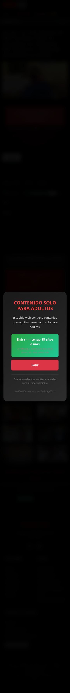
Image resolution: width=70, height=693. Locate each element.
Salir (35, 365)
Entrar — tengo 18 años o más (35, 345)
